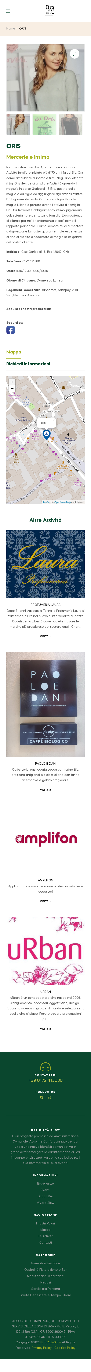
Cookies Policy (64, 1348)
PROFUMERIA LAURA (46, 605)
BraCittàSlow (51, 1342)
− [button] (12, 388)
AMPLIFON (45, 880)
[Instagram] (49, 1097)
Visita (44, 636)
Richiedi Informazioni (28, 364)
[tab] (45, 353)
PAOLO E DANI (45, 763)
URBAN (45, 992)
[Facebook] (41, 1097)
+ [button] (12, 382)
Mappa (13, 352)
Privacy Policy (41, 1348)
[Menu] (11, 11)
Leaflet (46, 502)
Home (10, 28)
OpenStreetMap (62, 502)
